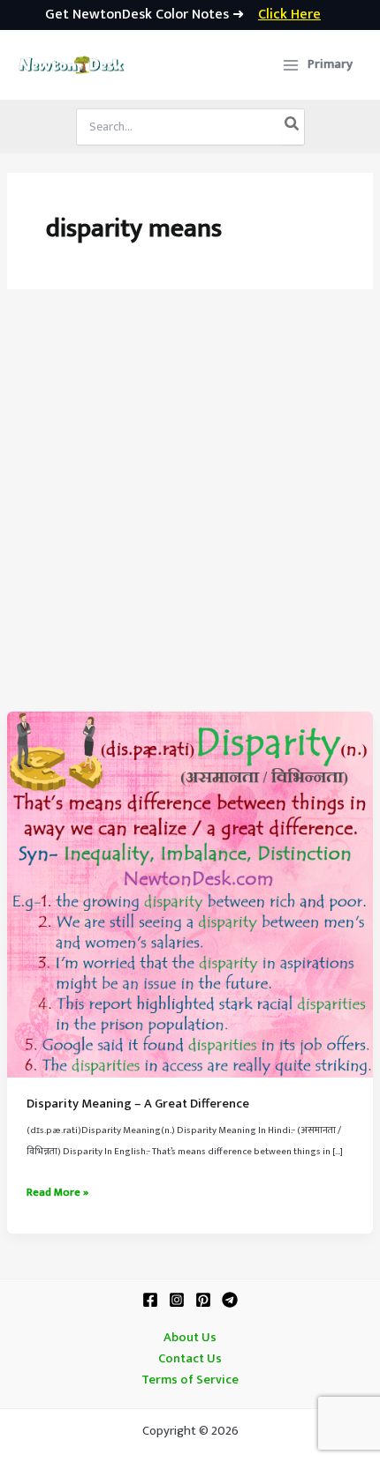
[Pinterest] (203, 1300)
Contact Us (190, 1358)
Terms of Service (190, 1380)
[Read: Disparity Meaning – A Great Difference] (190, 894)
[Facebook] (150, 1300)
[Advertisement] (190, 513)
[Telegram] (230, 1300)
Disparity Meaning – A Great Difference (138, 1104)
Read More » (57, 1193)
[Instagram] (177, 1300)
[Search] (292, 127)
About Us (190, 1337)
